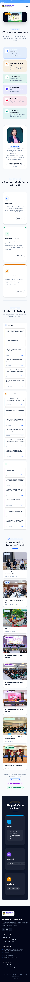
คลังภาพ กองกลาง (14, 780)
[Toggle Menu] (27, 6)
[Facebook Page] (3, 929)
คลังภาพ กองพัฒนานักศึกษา (14, 783)
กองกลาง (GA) (6, 937)
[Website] (7, 929)
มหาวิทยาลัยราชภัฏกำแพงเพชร (10, 965)
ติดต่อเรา (16, 978)
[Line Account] (10, 929)
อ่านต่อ (22, 336)
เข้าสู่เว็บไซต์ (19, 218)
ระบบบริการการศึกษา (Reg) (9, 967)
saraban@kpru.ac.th (8, 955)
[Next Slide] (23, 17)
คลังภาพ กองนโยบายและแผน (14, 787)
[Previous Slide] (6, 17)
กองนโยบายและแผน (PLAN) (9, 939)
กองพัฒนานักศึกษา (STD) (8, 942)
